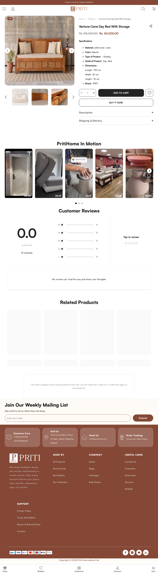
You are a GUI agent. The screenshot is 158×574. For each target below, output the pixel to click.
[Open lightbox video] (19, 173)
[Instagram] (132, 552)
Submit (143, 418)
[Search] (143, 9)
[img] (27, 244)
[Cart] (154, 8)
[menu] (4, 9)
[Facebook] (125, 552)
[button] (7, 50)
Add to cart (121, 93)
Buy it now (116, 102)
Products (92, 19)
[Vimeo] (146, 552)
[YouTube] (139, 552)
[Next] (149, 170)
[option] (40, 50)
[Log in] (13, 8)
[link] (149, 93)
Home (81, 19)
